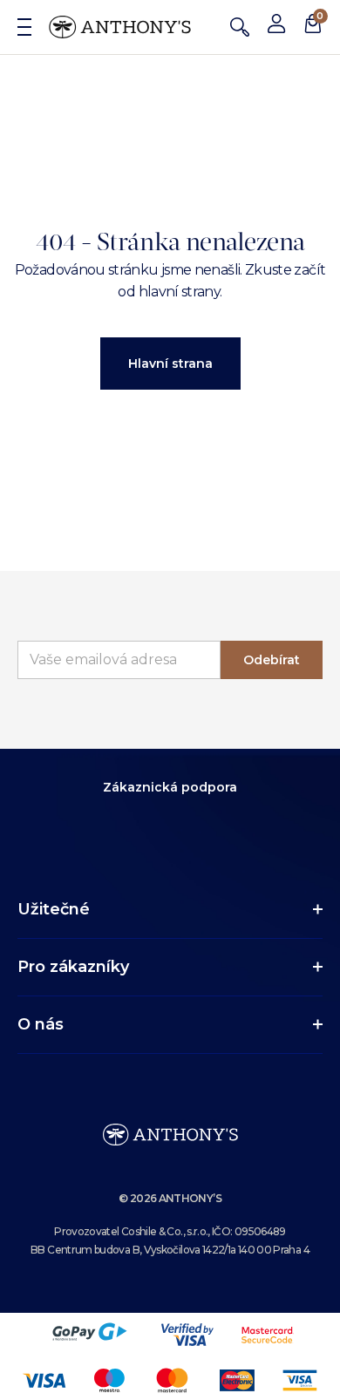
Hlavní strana (170, 363)
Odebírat (271, 660)
